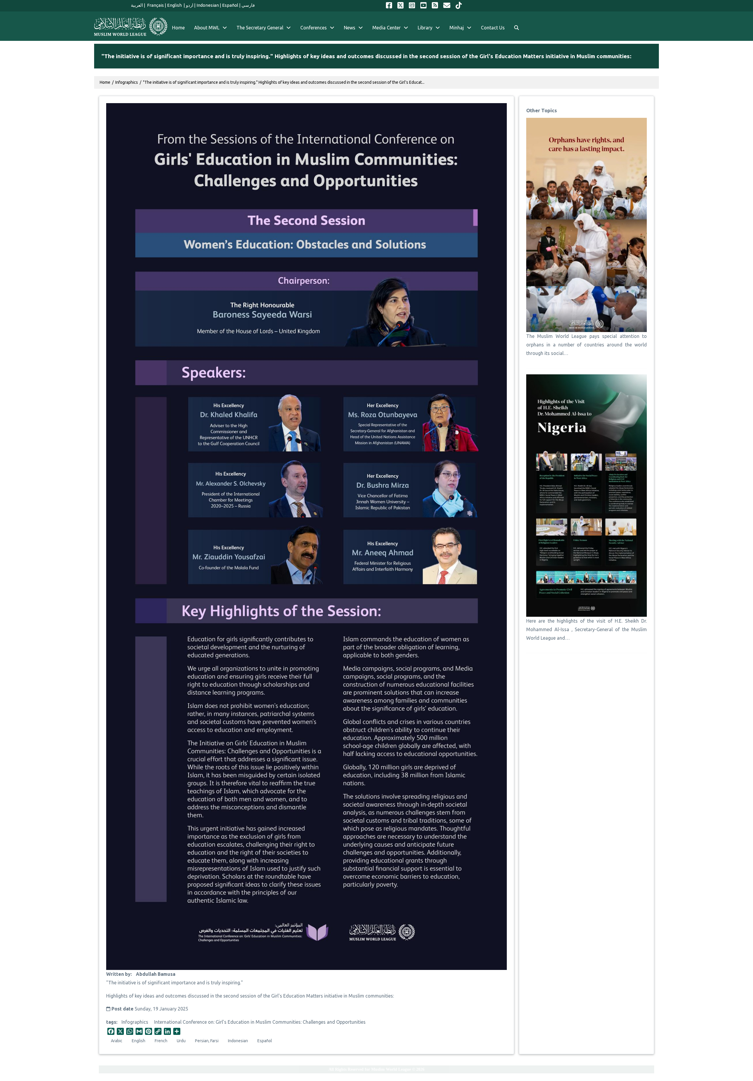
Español (230, 5)
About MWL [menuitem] (206, 27)
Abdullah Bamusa (155, 974)
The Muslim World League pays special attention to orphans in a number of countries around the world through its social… (586, 344)
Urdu (181, 1040)
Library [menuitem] (425, 27)
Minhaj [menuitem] (456, 27)
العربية (137, 5)
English (175, 5)
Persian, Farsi (207, 1040)
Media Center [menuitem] (386, 27)
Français (155, 5)
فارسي (248, 5)
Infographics (134, 1022)
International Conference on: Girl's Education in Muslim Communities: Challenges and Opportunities (260, 1022)
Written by (118, 974)
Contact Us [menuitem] (493, 27)
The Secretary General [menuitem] (259, 27)
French (161, 1040)
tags (111, 1022)
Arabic (116, 1040)
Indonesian (207, 5)
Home (105, 82)
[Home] (130, 27)
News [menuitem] (349, 27)
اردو (189, 5)
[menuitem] (516, 28)
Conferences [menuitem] (313, 27)
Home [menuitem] (178, 27)
